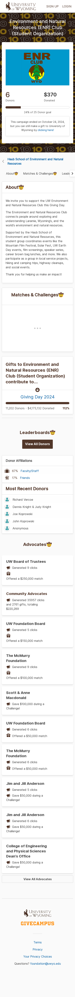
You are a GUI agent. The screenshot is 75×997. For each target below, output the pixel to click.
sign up (52, 6)
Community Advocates (26, 594)
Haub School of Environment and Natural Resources (35, 161)
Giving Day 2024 (38, 396)
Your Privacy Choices (37, 956)
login (66, 6)
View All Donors (37, 444)
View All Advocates (37, 879)
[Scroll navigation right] (72, 173)
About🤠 (12, 173)
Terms (37, 942)
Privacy (38, 949)
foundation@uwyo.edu (45, 963)
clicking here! (46, 130)
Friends (25, 478)
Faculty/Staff (30, 471)
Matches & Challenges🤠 (40, 173)
